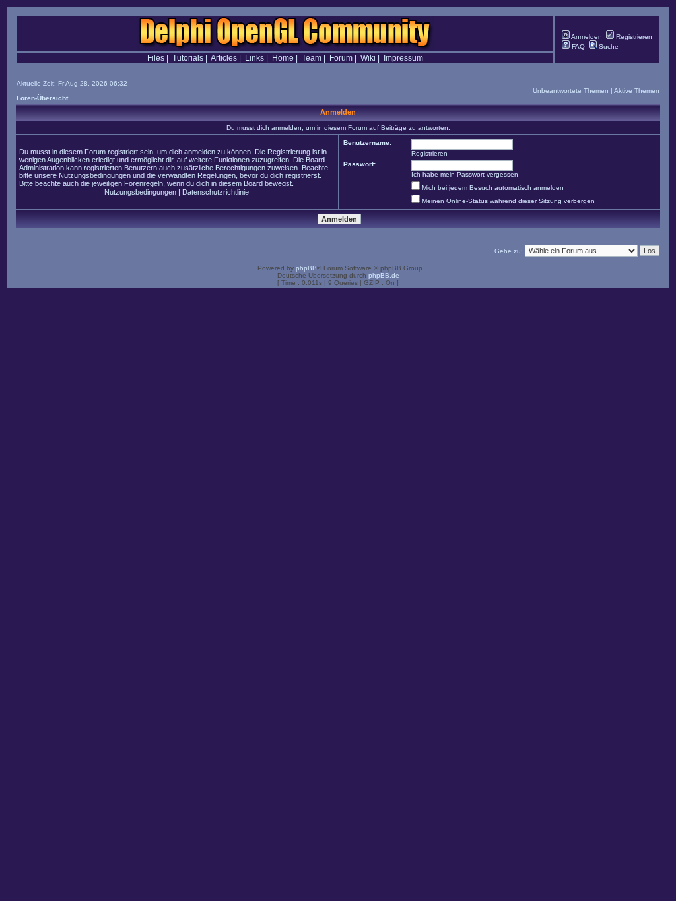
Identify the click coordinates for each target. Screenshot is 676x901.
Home (283, 58)
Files (155, 58)
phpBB (306, 268)
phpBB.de (383, 275)
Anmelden (586, 36)
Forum (341, 58)
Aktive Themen (636, 90)
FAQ (577, 46)
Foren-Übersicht (42, 98)
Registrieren (633, 36)
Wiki (368, 58)
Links (254, 58)
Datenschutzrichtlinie (215, 192)
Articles (224, 58)
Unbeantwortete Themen (571, 90)
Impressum (403, 58)
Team (311, 58)
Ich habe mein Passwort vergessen (464, 174)
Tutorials (187, 58)
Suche (608, 46)
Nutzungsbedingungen (140, 192)
